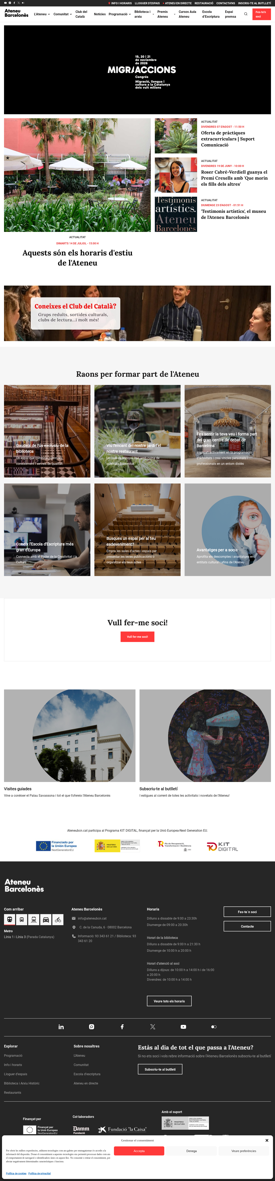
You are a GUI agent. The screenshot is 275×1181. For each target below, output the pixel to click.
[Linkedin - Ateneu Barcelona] (61, 1029)
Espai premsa (230, 14)
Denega (191, 1151)
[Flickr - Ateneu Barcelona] (23, 3)
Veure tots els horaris (169, 1001)
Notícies (100, 14)
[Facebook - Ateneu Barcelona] (14, 3)
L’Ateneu (40, 14)
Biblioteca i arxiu (142, 14)
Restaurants (12, 1093)
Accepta (139, 1151)
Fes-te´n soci (247, 912)
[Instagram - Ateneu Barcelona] (9, 3)
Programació (118, 14)
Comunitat (61, 14)
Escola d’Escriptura (211, 14)
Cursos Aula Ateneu (187, 14)
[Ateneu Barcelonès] (16, 21)
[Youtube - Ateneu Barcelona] (5, 3)
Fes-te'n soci (261, 14)
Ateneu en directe (178, 3)
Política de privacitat (39, 1173)
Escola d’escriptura (87, 1074)
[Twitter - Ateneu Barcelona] (18, 3)
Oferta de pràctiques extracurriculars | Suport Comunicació (228, 139)
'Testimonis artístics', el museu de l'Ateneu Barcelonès (233, 214)
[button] (267, 1140)
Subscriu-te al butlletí (160, 1069)
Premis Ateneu (162, 14)
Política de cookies (16, 1173)
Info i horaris (121, 3)
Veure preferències (244, 1151)
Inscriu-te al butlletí (254, 3)
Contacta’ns (225, 3)
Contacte (247, 926)
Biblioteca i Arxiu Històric (21, 1083)
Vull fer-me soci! (137, 636)
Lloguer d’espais (147, 3)
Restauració (204, 3)
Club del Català (81, 14)
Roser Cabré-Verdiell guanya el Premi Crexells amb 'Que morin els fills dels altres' (234, 178)
